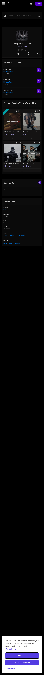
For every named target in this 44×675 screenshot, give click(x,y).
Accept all (22, 655)
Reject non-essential (22, 662)
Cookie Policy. (10, 649)
